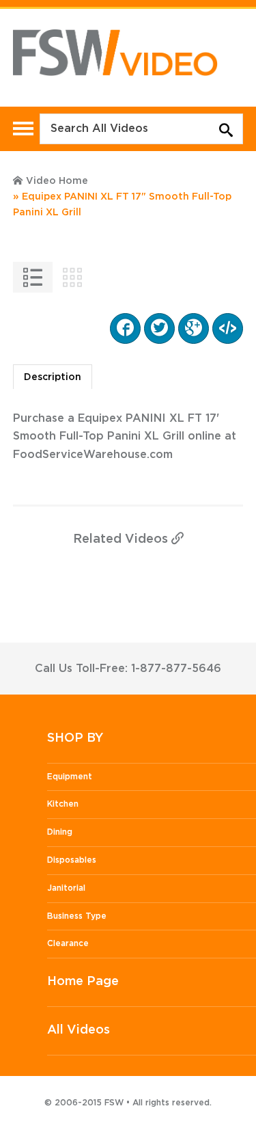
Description (52, 377)
